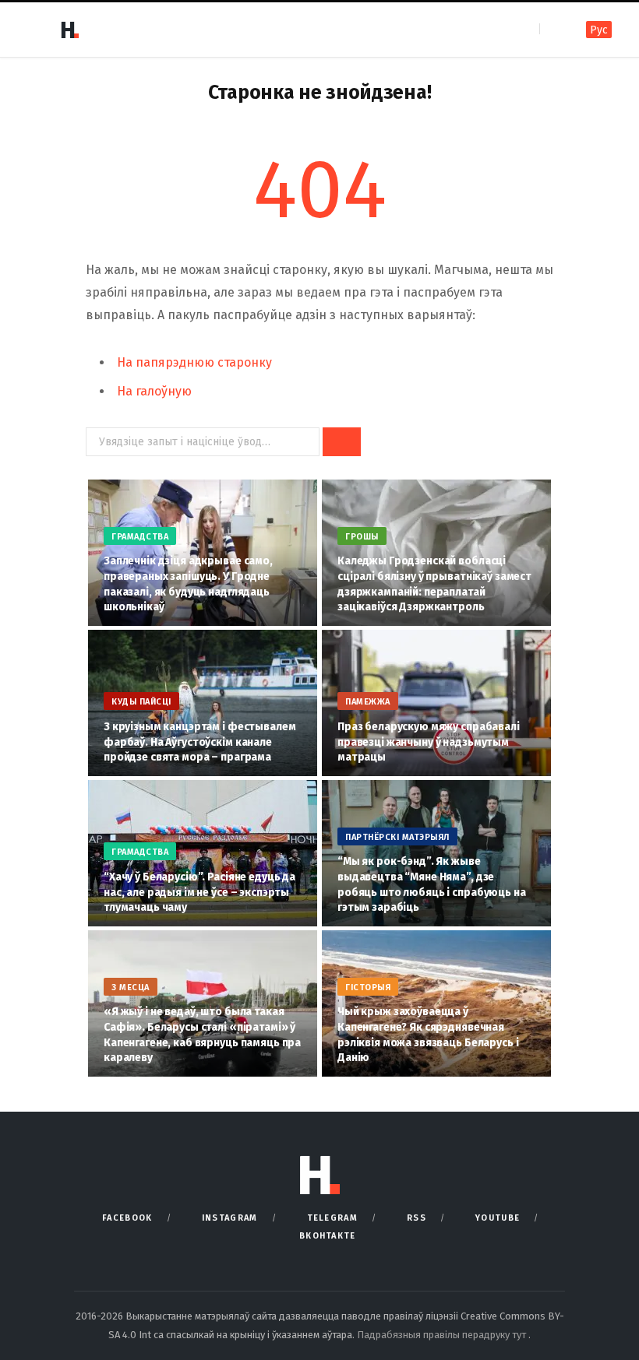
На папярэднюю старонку (194, 362)
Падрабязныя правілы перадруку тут (442, 1335)
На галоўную (154, 391)
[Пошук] (553, 29)
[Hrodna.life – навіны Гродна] (69, 29)
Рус (599, 30)
